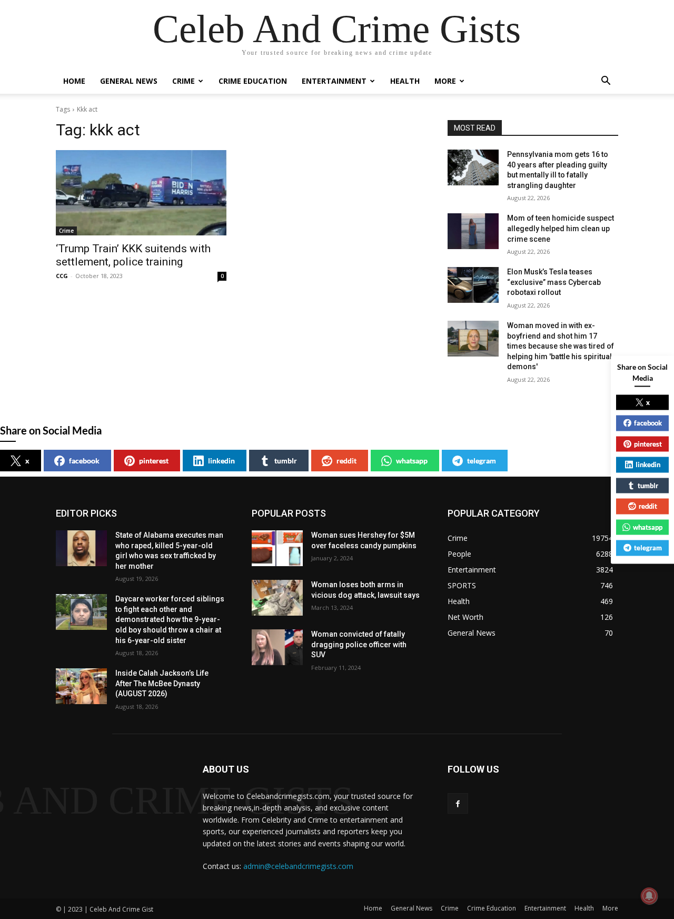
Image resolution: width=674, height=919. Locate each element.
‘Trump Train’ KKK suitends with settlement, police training (133, 255)
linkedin (221, 460)
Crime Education (253, 81)
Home (74, 81)
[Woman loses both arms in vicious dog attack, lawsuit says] (277, 598)
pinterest (153, 460)
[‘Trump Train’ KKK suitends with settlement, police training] (141, 192)
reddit (346, 460)
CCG (62, 276)
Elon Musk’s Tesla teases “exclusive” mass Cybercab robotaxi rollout (554, 282)
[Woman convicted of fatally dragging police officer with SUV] (277, 647)
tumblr (285, 460)
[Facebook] (458, 803)
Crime (183, 81)
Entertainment (334, 81)
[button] (605, 82)
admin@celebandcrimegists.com (298, 866)
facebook (84, 460)
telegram (481, 460)
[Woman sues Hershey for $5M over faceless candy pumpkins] (277, 548)
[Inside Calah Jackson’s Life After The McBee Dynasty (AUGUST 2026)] (81, 686)
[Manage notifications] (649, 895)
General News (128, 81)
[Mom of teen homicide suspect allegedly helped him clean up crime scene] (473, 231)
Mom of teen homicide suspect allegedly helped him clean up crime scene (560, 228)
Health (405, 81)
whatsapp (412, 460)
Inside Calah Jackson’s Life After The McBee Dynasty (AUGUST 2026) (162, 683)
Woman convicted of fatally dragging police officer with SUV (359, 644)
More (445, 81)
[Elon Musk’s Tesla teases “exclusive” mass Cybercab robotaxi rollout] (473, 285)
